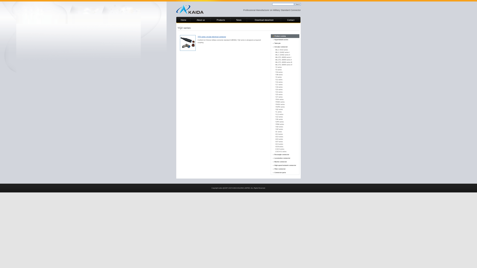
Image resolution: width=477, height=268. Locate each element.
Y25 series (279, 94)
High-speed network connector (285, 165)
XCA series (279, 134)
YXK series (279, 119)
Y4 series (278, 77)
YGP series (279, 129)
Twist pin (277, 43)
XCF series (279, 142)
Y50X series (279, 99)
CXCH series (279, 149)
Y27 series (279, 97)
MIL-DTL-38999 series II (283, 60)
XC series (278, 132)
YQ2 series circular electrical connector (212, 37)
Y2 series (278, 67)
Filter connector (280, 169)
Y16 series (279, 82)
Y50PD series (280, 107)
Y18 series (279, 87)
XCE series (279, 139)
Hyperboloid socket (281, 40)
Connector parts (280, 172)
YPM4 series (279, 124)
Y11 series (278, 80)
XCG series (279, 144)
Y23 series (279, 89)
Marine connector (280, 162)
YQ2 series (279, 109)
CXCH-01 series (280, 151)
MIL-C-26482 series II (282, 55)
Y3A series (279, 72)
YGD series (279, 127)
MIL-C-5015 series (281, 50)
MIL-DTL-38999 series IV (283, 65)
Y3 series (278, 70)
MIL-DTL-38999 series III (283, 62)
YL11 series (279, 114)
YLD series (279, 117)
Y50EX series (280, 102)
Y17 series (279, 84)
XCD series (279, 137)
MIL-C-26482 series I (282, 52)
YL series (278, 112)
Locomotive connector (282, 158)
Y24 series (279, 92)
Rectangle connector (281, 154)
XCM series (279, 147)
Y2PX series (279, 122)
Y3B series (279, 75)
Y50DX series (280, 104)
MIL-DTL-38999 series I (283, 57)
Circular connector (281, 47)
